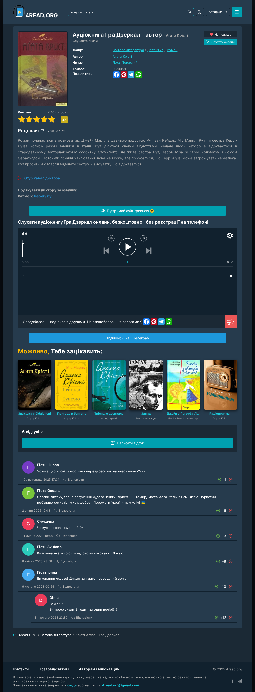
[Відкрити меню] (237, 12)
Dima (54, 597)
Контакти (21, 669)
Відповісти (76, 479)
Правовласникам (54, 669)
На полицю (223, 34)
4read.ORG (27, 635)
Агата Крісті (177, 35)
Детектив (155, 50)
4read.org (41, 15)
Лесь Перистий (125, 62)
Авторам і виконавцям (99, 669)
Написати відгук (130, 443)
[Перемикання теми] (200, 12)
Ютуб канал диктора (41, 178)
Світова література (128, 50)
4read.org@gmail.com (120, 685)
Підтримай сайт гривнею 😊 (130, 211)
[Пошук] (190, 12)
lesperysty (43, 196)
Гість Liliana (48, 465)
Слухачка (45, 521)
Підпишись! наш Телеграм (127, 338)
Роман (172, 50)
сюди (72, 685)
